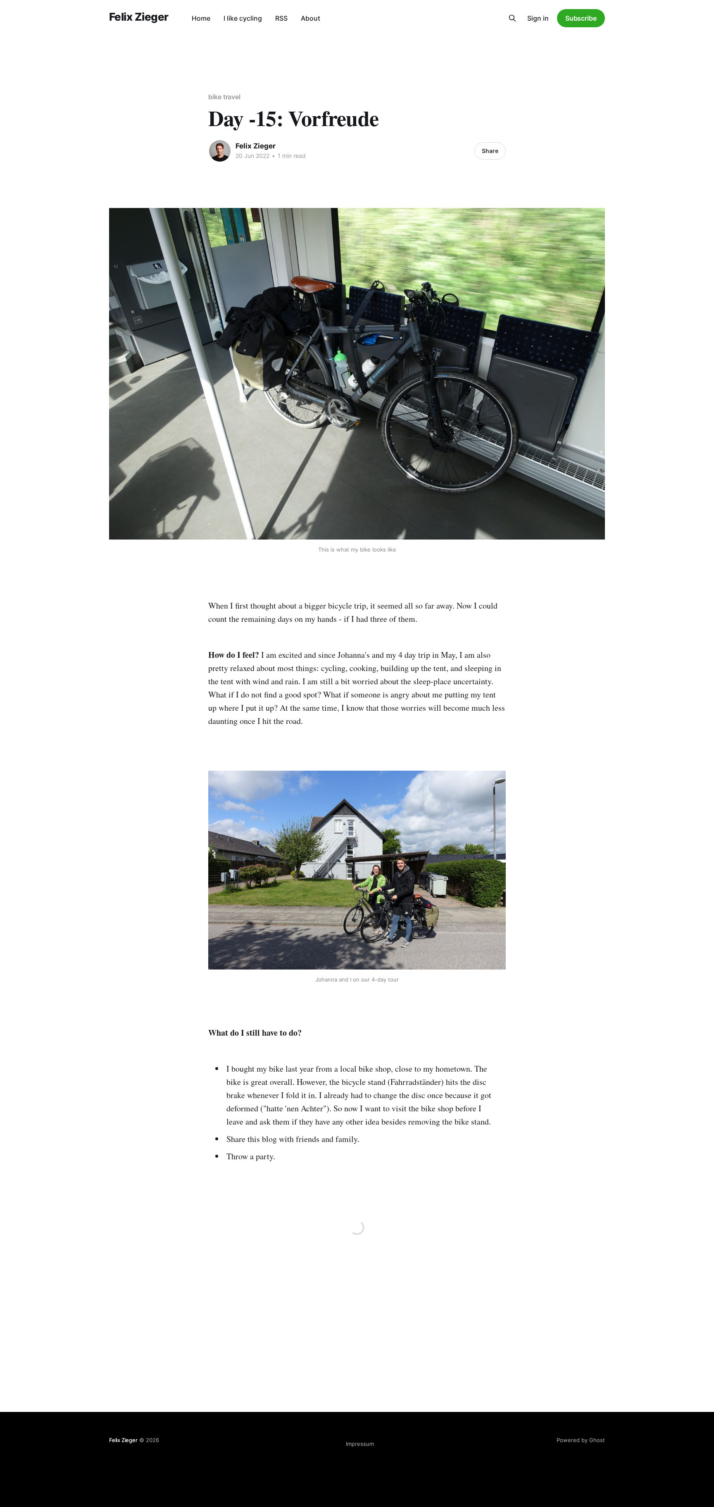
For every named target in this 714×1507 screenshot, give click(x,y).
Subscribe (581, 18)
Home (201, 18)
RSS (281, 18)
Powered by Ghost (581, 1440)
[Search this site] (512, 18)
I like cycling (243, 18)
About (310, 18)
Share (490, 150)
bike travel (224, 97)
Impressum (360, 1443)
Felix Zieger (139, 17)
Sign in (538, 18)
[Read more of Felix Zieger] (219, 150)
